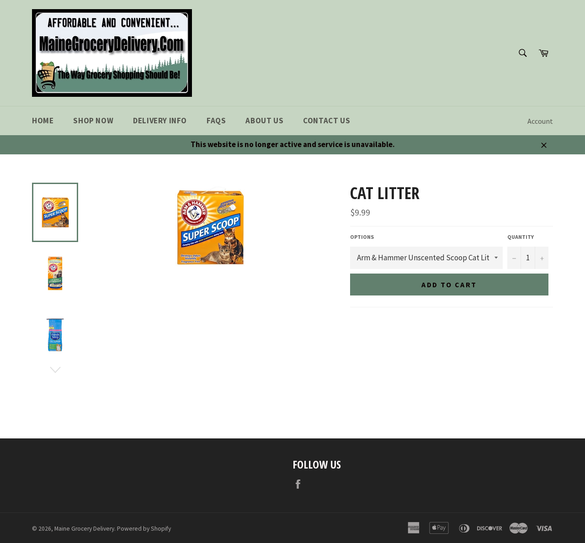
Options (362, 236)
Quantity (520, 236)
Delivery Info (160, 121)
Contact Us (326, 121)
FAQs (216, 121)
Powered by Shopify (144, 528)
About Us (264, 121)
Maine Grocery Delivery (84, 528)
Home (42, 121)
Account (540, 121)
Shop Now (93, 121)
